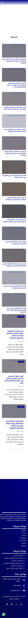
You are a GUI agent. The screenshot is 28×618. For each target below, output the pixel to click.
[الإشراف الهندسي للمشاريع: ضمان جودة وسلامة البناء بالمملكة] (14, 121)
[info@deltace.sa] (23, 590)
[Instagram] (21, 604)
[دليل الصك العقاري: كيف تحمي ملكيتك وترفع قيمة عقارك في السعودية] (14, 300)
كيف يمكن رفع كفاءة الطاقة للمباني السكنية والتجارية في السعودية (14, 265)
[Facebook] (11, 604)
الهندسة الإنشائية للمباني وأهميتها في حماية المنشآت (14, 176)
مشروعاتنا (23, 538)
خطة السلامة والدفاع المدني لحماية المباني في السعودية (14, 287)
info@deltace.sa (15, 590)
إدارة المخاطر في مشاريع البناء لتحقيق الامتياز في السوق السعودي (14, 220)
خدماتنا (24, 535)
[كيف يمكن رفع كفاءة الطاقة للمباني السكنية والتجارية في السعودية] (14, 255)
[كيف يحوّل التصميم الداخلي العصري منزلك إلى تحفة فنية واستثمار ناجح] (14, 99)
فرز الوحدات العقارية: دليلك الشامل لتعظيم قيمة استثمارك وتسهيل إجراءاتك (15, 153)
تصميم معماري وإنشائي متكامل (13, 558)
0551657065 (17, 585)
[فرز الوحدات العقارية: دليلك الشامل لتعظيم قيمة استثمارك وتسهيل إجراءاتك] (14, 143)
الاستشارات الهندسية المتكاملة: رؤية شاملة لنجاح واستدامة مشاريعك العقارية (14, 61)
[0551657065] (23, 586)
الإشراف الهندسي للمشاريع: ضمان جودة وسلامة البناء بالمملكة (15, 130)
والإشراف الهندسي (13, 563)
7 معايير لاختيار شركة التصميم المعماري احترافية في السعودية (16, 198)
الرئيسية (23, 530)
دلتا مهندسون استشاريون (12, 596)
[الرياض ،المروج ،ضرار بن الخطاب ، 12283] (23, 580)
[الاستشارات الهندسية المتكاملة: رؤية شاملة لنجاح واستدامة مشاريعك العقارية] (14, 51)
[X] (16, 604)
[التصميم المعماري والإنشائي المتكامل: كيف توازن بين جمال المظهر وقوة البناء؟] (14, 75)
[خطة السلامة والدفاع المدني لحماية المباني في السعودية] (14, 278)
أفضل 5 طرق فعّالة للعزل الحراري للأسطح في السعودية (16, 242)
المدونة (24, 543)
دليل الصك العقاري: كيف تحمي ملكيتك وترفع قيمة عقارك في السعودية (16, 310)
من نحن (24, 532)
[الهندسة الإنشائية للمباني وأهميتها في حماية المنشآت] (14, 167)
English (23, 546)
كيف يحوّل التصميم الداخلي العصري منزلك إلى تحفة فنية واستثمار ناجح (15, 108)
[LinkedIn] (7, 604)
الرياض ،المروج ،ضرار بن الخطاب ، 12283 (12, 580)
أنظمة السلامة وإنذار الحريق (14, 568)
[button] (2, 2)
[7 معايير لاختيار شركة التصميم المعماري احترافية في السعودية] (14, 189)
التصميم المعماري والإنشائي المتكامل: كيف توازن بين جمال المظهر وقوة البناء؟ (16, 85)
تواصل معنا (22, 540)
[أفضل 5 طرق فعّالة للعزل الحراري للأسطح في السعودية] (14, 233)
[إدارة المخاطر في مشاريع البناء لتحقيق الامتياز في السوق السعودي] (14, 211)
